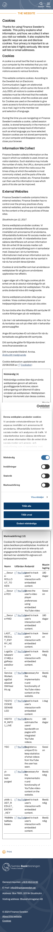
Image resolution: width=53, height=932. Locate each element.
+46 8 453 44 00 (29, 882)
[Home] (4, 4)
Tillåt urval (26, 514)
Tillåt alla (26, 506)
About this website (12, 916)
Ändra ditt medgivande (14, 355)
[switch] (45, 466)
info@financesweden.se (23, 887)
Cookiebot (26, 365)
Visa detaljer (37, 497)
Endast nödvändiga (27, 523)
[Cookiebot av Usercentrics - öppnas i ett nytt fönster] (37, 406)
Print (9, 851)
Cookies (6, 921)
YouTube (21, 572)
